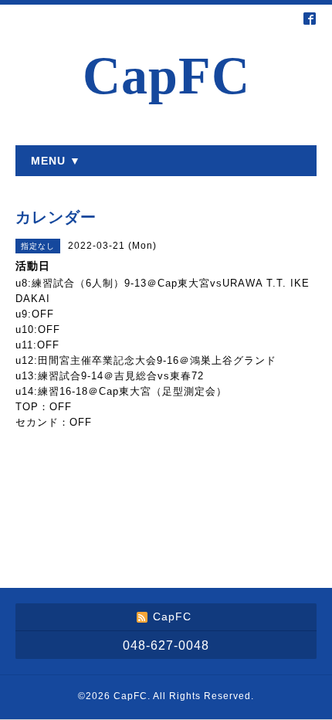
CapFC (166, 76)
